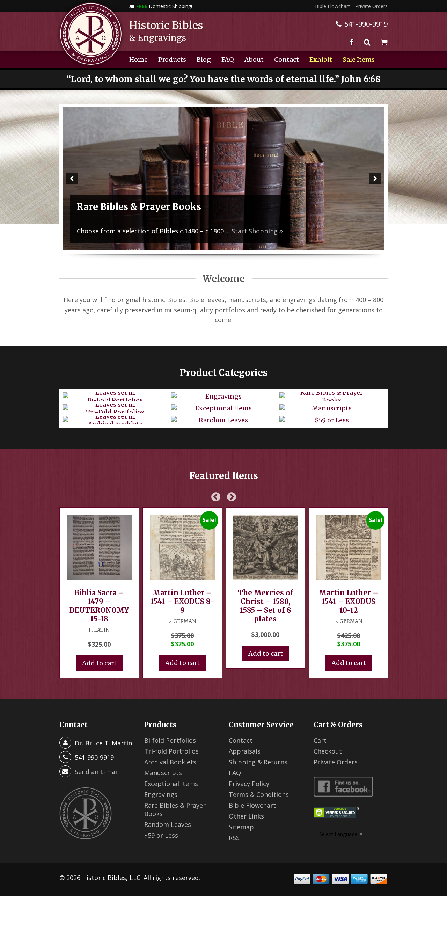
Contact (286, 60)
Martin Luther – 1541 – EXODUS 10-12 (348, 601)
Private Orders (371, 6)
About (254, 60)
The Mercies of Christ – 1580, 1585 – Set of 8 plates (265, 605)
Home (138, 60)
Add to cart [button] (99, 663)
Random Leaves (167, 824)
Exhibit (320, 60)
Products (172, 60)
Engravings (160, 794)
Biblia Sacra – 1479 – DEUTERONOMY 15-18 (99, 605)
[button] (72, 178)
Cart (320, 740)
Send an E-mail (97, 772)
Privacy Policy (249, 783)
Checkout (328, 751)
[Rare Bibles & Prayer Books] (223, 178)
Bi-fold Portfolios (170, 740)
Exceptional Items (171, 783)
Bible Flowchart (332, 6)
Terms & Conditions (259, 794)
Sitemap (241, 827)
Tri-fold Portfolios (171, 751)
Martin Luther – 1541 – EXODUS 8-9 (182, 601)
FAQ (227, 60)
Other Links (246, 816)
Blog (204, 60)
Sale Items (359, 60)
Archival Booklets (170, 762)
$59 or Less (161, 835)
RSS (234, 838)
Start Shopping (255, 231)
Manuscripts (163, 773)
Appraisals (245, 751)
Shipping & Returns (258, 762)
